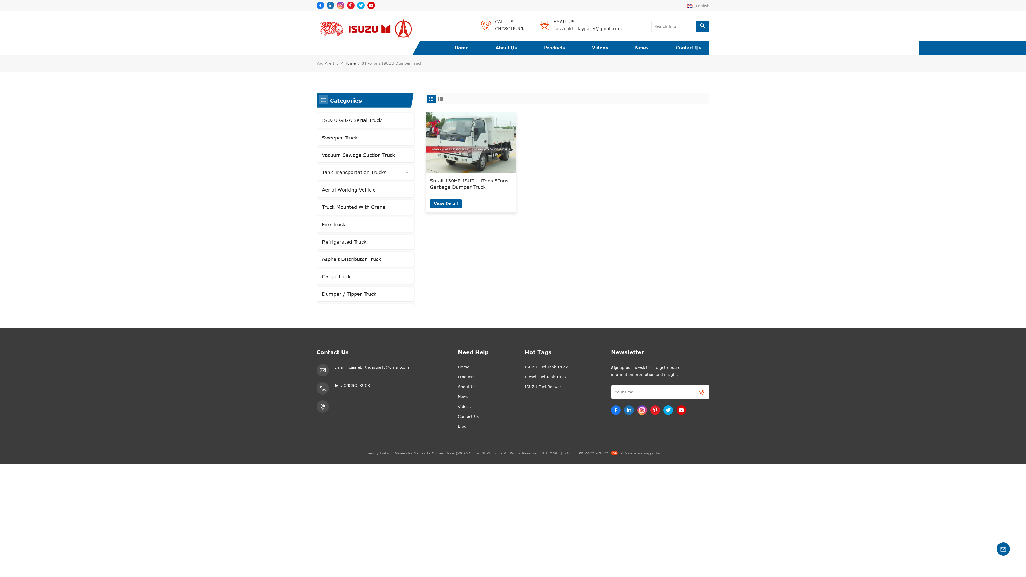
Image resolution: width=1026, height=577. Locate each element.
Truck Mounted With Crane (354, 207)
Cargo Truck (336, 276)
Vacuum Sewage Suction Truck (358, 155)
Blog (462, 426)
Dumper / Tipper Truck (349, 294)
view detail (446, 203)
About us (506, 47)
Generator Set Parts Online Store (424, 453)
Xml (568, 453)
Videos (600, 47)
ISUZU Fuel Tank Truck (546, 367)
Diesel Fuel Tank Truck (545, 377)
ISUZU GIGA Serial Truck (352, 120)
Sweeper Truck (339, 138)
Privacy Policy (593, 453)
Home (462, 47)
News (642, 47)
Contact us (688, 47)
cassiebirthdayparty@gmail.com (588, 28)
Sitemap (549, 453)
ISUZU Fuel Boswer (543, 386)
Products (554, 47)
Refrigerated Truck (344, 242)
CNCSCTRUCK (510, 28)
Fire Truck (333, 224)
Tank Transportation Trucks (354, 172)
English (702, 5)
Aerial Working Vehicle (349, 190)
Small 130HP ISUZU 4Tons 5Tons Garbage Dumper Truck (469, 184)
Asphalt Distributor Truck (351, 259)
